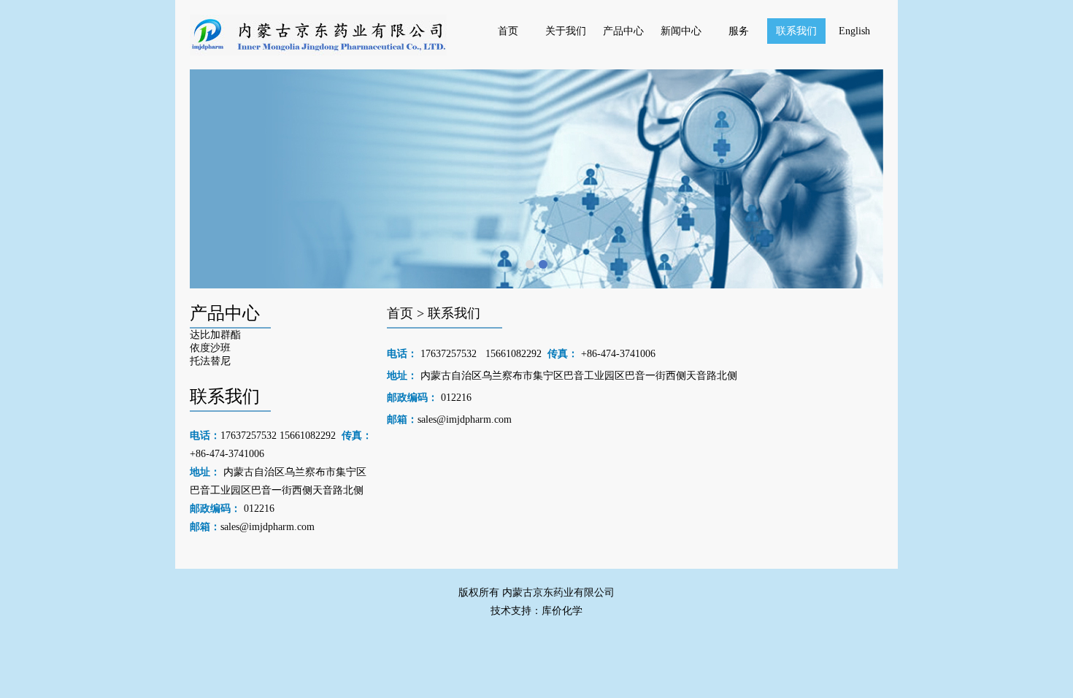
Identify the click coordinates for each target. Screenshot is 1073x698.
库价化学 (562, 610)
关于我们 (565, 31)
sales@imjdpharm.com (267, 526)
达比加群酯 (215, 334)
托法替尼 (210, 361)
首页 (508, 31)
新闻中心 (681, 31)
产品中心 (623, 31)
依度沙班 (210, 347)
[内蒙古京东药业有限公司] (318, 52)
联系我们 (796, 31)
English (854, 31)
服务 (738, 31)
